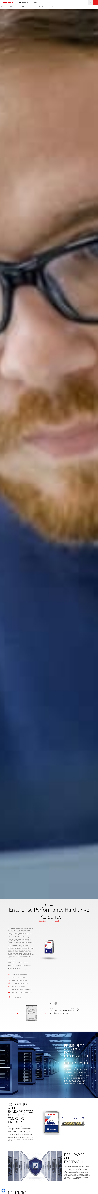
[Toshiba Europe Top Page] (8, 2)
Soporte (41, 6)
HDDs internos (13, 6)
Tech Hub (23, 6)
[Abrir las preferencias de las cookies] (3, 1192)
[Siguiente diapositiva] (45, 1013)
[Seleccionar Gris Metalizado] (56, 1003)
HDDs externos (4, 6)
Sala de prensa (32, 6)
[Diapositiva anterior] (17, 1013)
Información (50, 6)
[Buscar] (95, 2)
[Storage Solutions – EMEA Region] (28, 2)
